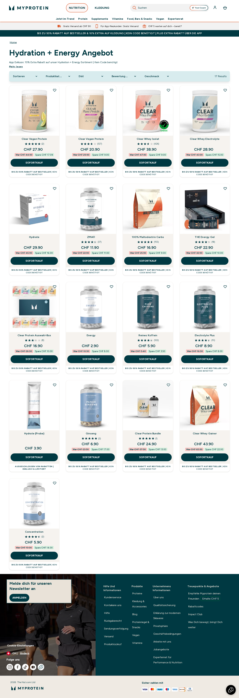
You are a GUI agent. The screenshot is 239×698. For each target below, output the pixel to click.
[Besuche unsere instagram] (10, 667)
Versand (108, 636)
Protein (82, 19)
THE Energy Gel (205, 237)
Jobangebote (161, 649)
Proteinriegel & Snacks (140, 625)
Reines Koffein (148, 335)
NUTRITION (77, 7)
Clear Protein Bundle (148, 433)
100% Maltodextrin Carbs (148, 237)
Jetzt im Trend (65, 19)
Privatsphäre (160, 626)
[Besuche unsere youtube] (33, 667)
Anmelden (19, 597)
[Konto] (215, 8)
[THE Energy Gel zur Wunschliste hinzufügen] (225, 188)
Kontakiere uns (112, 605)
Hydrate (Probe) (34, 433)
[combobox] (169, 8)
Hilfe (107, 613)
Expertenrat (175, 19)
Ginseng (91, 433)
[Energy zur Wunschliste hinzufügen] (111, 286)
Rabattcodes (195, 606)
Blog (134, 614)
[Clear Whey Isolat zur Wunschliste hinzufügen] (168, 90)
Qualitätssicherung (164, 605)
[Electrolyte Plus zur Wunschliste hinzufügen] (225, 286)
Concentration (34, 531)
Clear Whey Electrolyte (204, 139)
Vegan (160, 19)
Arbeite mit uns (162, 641)
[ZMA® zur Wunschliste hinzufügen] (111, 188)
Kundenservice (112, 597)
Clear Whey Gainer (205, 433)
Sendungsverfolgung (116, 628)
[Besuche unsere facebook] (17, 667)
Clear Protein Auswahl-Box (34, 335)
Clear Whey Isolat (148, 139)
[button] (231, 690)
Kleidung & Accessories (139, 604)
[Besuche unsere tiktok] (25, 667)
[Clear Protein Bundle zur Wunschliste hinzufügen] (168, 385)
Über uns (158, 597)
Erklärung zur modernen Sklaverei (167, 616)
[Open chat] (41, 667)
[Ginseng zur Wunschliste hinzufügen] (111, 385)
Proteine (137, 593)
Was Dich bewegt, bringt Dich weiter (205, 625)
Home (13, 42)
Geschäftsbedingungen (167, 633)
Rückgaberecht (113, 620)
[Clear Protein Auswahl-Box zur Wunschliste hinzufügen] (54, 286)
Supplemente (99, 19)
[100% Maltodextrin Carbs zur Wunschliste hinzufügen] (168, 188)
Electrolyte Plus (205, 335)
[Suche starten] (134, 8)
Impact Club (195, 614)
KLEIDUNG (102, 7)
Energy (91, 335)
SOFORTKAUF (34, 162)
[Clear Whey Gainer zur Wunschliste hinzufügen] (225, 385)
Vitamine (117, 19)
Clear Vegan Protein (34, 139)
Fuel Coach (200, 8)
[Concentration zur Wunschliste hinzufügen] (54, 483)
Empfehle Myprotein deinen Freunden (204, 596)
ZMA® (91, 237)
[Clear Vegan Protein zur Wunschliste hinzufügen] (54, 90)
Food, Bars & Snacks (139, 19)
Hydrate (34, 237)
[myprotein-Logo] (28, 8)
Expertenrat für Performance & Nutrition (167, 660)
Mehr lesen (16, 66)
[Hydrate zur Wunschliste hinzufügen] (54, 188)
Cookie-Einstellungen (20, 645)
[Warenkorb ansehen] (225, 8)
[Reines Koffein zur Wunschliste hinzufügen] (168, 286)
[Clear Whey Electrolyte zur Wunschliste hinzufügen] (225, 90)
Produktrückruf (113, 644)
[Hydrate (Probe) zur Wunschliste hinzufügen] (54, 385)
